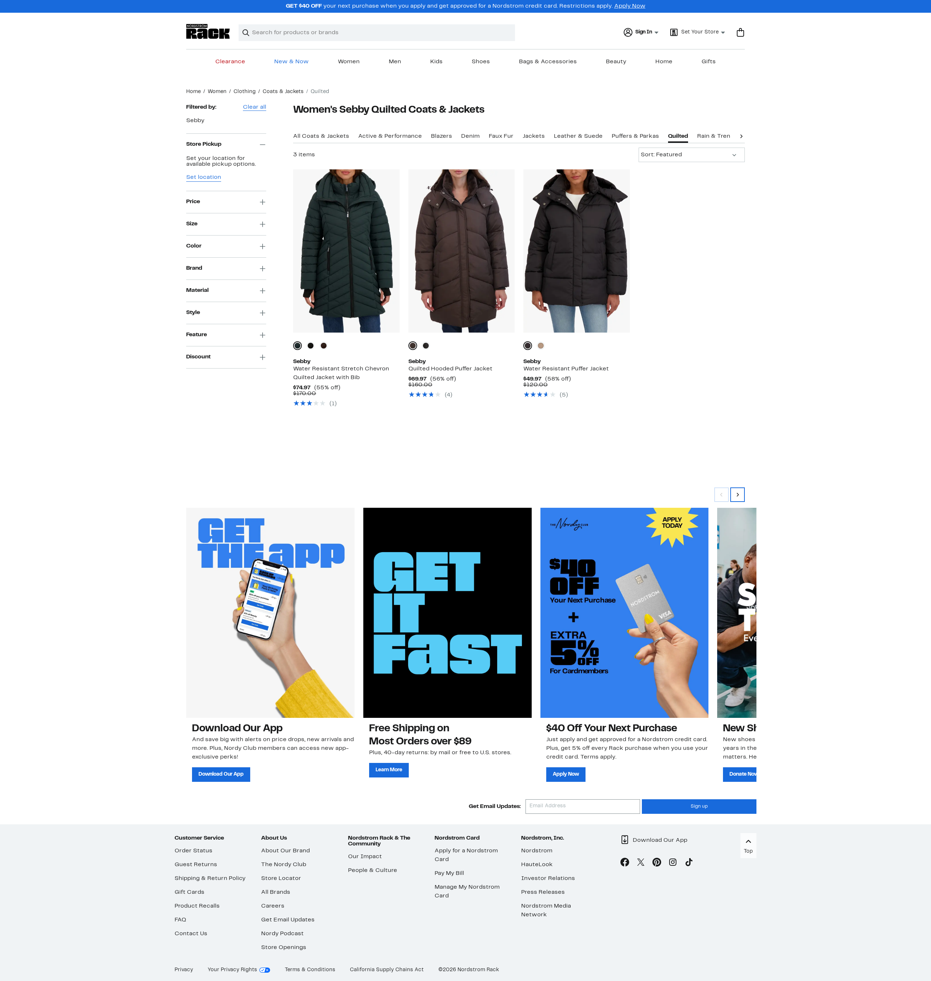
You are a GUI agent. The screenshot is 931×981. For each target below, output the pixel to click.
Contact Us (191, 933)
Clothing (244, 91)
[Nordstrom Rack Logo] (208, 31)
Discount (198, 356)
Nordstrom (536, 850)
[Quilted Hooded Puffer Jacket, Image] (461, 250)
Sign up (699, 806)
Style (193, 312)
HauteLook (537, 864)
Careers (272, 906)
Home (663, 61)
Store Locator (281, 878)
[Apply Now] (624, 613)
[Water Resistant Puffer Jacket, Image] (576, 250)
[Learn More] (447, 613)
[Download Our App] (270, 613)
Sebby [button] (195, 120)
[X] (640, 863)
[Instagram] (672, 863)
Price (193, 201)
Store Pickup (203, 144)
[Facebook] (624, 863)
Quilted (678, 136)
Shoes (481, 61)
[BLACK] (310, 346)
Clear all (254, 107)
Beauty (616, 61)
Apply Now (630, 6)
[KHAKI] (541, 346)
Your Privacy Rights (232, 970)
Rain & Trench (717, 136)
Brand (194, 268)
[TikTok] (688, 863)
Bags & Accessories (548, 61)
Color (193, 246)
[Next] (741, 135)
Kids (436, 61)
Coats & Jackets (283, 91)
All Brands (275, 892)
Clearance (230, 61)
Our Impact (365, 856)
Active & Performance (390, 136)
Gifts (709, 61)
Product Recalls (197, 906)
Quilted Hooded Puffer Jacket (450, 368)
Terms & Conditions (310, 970)
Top (748, 851)
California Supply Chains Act (387, 970)
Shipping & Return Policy (210, 878)
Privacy (184, 970)
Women (349, 61)
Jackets (534, 136)
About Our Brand (285, 850)
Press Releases (543, 892)
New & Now (291, 61)
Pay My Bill (449, 873)
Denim (470, 136)
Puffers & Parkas (635, 136)
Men (395, 61)
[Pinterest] (656, 863)
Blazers (441, 136)
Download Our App (221, 774)
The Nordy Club (283, 864)
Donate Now (744, 774)
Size (191, 223)
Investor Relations (548, 878)
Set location (203, 177)
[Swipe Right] (737, 494)
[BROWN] (324, 346)
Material (197, 290)
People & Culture (372, 870)
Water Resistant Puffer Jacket (566, 368)
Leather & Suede (578, 136)
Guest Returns (196, 864)
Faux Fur (501, 136)
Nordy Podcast (282, 933)
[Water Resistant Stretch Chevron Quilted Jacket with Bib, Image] (346, 250)
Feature (196, 334)
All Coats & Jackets (321, 136)
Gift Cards (189, 892)
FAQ (180, 919)
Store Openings (283, 947)
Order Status (193, 850)
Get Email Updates (288, 919)
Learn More (389, 770)
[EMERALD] (297, 346)
